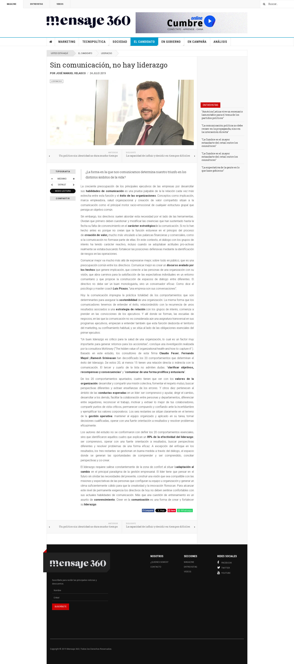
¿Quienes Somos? (159, 562)
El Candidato (144, 41)
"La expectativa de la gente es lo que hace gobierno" (221, 169)
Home (51, 42)
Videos (60, 4)
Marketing (66, 41)
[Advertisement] (180, 606)
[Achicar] (52, 179)
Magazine (11, 4)
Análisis (220, 41)
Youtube (226, 573)
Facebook (226, 563)
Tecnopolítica (94, 41)
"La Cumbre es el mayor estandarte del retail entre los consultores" (220, 143)
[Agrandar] (74, 179)
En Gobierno (171, 41)
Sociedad (120, 41)
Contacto (155, 567)
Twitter (225, 568)
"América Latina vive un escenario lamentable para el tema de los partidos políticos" (222, 115)
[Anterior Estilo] (52, 185)
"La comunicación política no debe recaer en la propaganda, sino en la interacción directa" (222, 129)
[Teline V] (88, 20)
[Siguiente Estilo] (74, 185)
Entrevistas (36, 4)
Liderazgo (106, 53)
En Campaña (197, 41)
